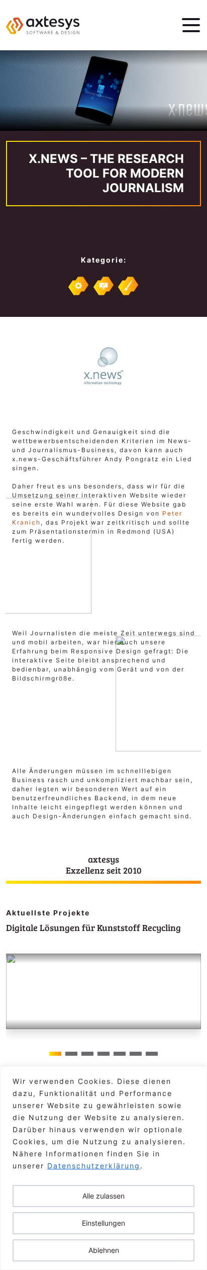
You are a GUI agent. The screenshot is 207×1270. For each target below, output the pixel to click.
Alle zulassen (103, 1196)
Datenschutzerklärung (93, 1165)
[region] (103, 1168)
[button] (189, 1002)
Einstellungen (103, 1223)
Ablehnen (103, 1250)
